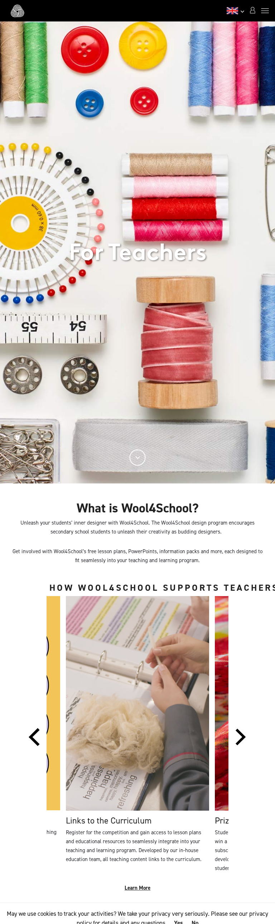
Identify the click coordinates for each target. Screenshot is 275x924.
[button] (252, 11)
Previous (34, 740)
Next (240, 740)
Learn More (137, 887)
